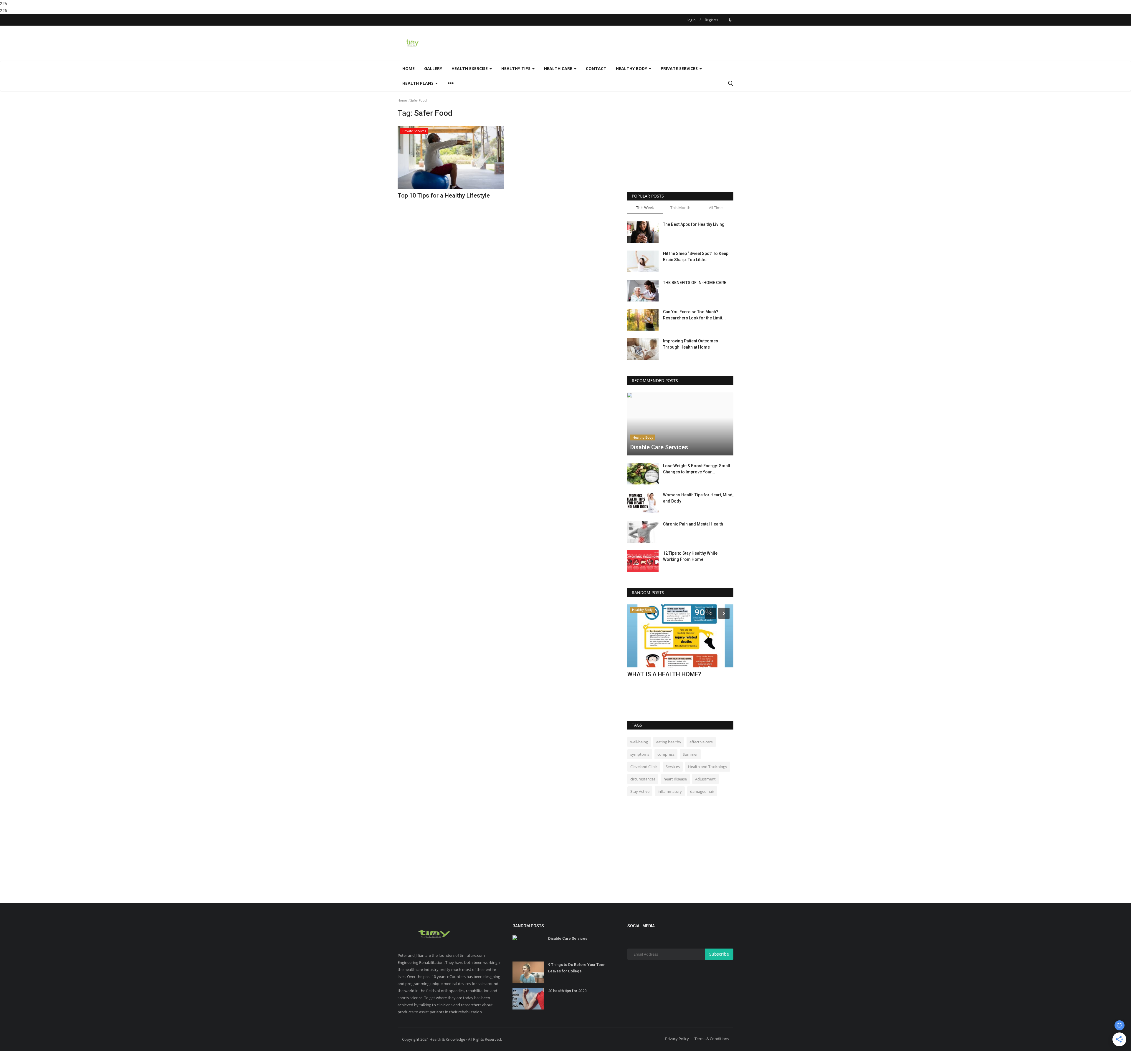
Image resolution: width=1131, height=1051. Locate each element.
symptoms (639, 754)
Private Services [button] (680, 68)
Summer (690, 754)
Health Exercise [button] (470, 68)
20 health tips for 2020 (567, 991)
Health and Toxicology (707, 766)
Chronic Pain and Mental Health (693, 524)
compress (665, 754)
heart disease (675, 779)
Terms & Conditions (712, 1038)
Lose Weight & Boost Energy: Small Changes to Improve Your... (696, 468)
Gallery (433, 68)
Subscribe (719, 954)
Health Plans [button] (418, 83)
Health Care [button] (558, 68)
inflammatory (670, 791)
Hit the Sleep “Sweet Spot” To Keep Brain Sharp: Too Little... (695, 256)
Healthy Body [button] (632, 68)
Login (691, 19)
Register (711, 19)
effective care (701, 742)
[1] (730, 19)
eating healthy (668, 742)
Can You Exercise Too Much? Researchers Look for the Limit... (694, 314)
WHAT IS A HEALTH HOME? (664, 674)
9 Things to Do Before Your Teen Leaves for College (576, 967)
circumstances (642, 779)
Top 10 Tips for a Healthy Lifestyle (444, 195)
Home (408, 68)
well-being (639, 742)
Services (673, 766)
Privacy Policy (677, 1038)
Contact (596, 68)
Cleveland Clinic (643, 766)
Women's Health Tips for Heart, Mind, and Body (698, 498)
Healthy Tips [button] (516, 68)
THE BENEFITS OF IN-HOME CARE (694, 282)
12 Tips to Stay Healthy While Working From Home (690, 556)
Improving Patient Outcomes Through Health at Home (690, 344)
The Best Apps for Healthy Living (694, 224)
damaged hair (702, 791)
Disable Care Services (567, 938)
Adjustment (705, 779)
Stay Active (639, 791)
